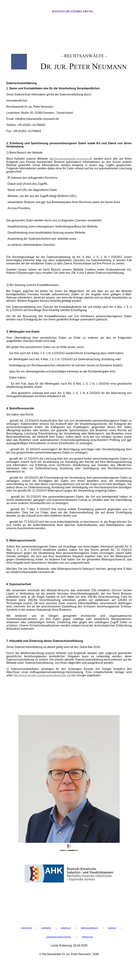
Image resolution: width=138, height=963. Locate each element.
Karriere (46, 928)
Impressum (87, 937)
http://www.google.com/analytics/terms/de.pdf (42, 675)
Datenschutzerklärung (72, 11)
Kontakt (112, 928)
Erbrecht (66, 928)
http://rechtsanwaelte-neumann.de (70, 158)
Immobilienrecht (89, 928)
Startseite (26, 928)
